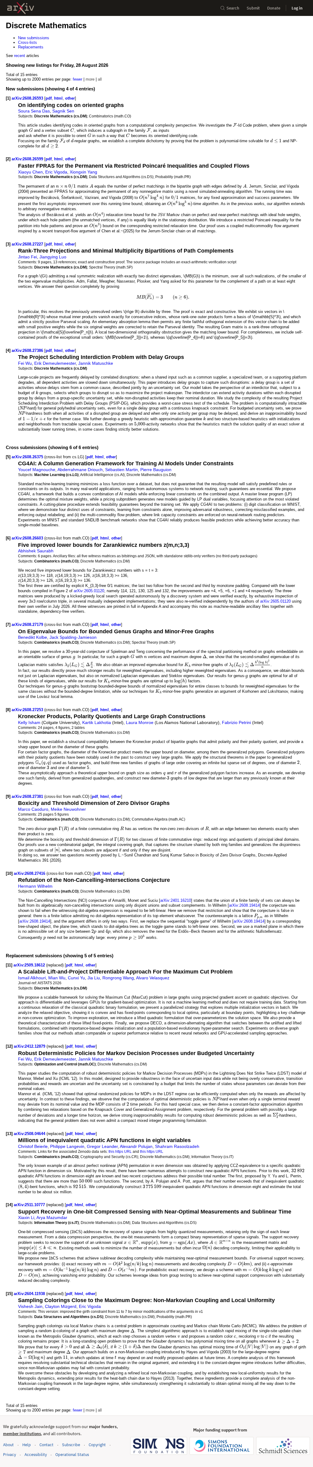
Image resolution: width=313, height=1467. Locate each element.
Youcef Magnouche (36, 469)
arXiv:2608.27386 (28, 350)
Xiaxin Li (26, 1217)
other (70, 98)
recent (19, 55)
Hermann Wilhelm (35, 886)
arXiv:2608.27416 (30, 873)
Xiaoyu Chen (30, 172)
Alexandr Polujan (136, 1146)
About (8, 1444)
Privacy (9, 1454)
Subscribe (71, 1444)
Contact (46, 1444)
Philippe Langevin (67, 1146)
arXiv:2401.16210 (175, 900)
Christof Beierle (33, 1146)
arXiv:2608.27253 (28, 709)
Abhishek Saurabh (35, 550)
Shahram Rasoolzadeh (177, 1146)
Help (26, 1444)
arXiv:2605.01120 (89, 591)
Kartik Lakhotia (96, 722)
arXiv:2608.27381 (28, 796)
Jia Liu (93, 977)
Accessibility (35, 1454)
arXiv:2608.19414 (244, 905)
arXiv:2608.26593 (28, 98)
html (58, 98)
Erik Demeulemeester (55, 363)
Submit (253, 8)
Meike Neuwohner (68, 809)
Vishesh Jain (30, 1306)
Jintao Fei (27, 256)
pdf (49, 98)
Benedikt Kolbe (32, 637)
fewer (77, 79)
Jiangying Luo (52, 256)
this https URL (120, 1151)
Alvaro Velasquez (152, 977)
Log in (297, 8)
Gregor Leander (102, 1146)
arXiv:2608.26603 (28, 538)
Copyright (97, 1444)
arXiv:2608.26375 (28, 457)
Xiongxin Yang (83, 172)
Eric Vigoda (56, 172)
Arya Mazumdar (51, 1217)
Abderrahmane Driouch (80, 469)
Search (232, 8)
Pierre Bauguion (155, 469)
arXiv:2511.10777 (30, 1204)
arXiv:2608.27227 (28, 244)
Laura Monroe (139, 722)
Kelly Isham (29, 722)
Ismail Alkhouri (32, 977)
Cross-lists (27, 42)
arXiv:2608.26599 (28, 159)
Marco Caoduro (33, 809)
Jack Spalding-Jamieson (73, 637)
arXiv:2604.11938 (30, 1293)
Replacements (30, 47)
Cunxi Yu (76, 977)
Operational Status (72, 1454)
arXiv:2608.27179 (28, 624)
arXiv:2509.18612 (29, 965)
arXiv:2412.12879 (30, 1046)
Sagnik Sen (63, 111)
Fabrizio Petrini (236, 722)
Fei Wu (25, 363)
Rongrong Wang (118, 977)
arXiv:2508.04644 (30, 1133)
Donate (273, 8)
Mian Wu (56, 977)
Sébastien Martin (121, 469)
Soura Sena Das (34, 111)
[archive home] (20, 8)
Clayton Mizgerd (60, 1306)
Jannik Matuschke (95, 363)
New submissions (33, 38)
